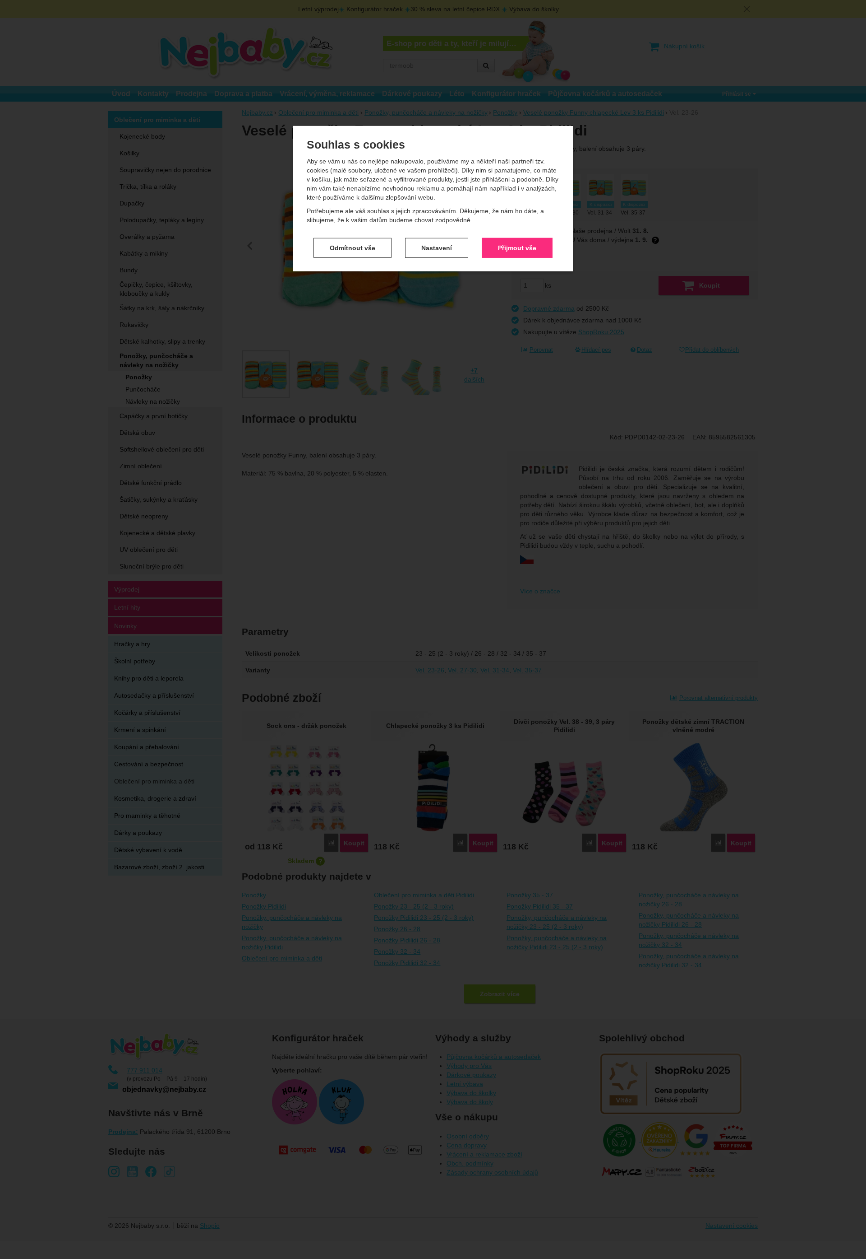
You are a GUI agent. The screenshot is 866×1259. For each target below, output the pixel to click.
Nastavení (436, 247)
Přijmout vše (517, 247)
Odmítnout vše (352, 247)
